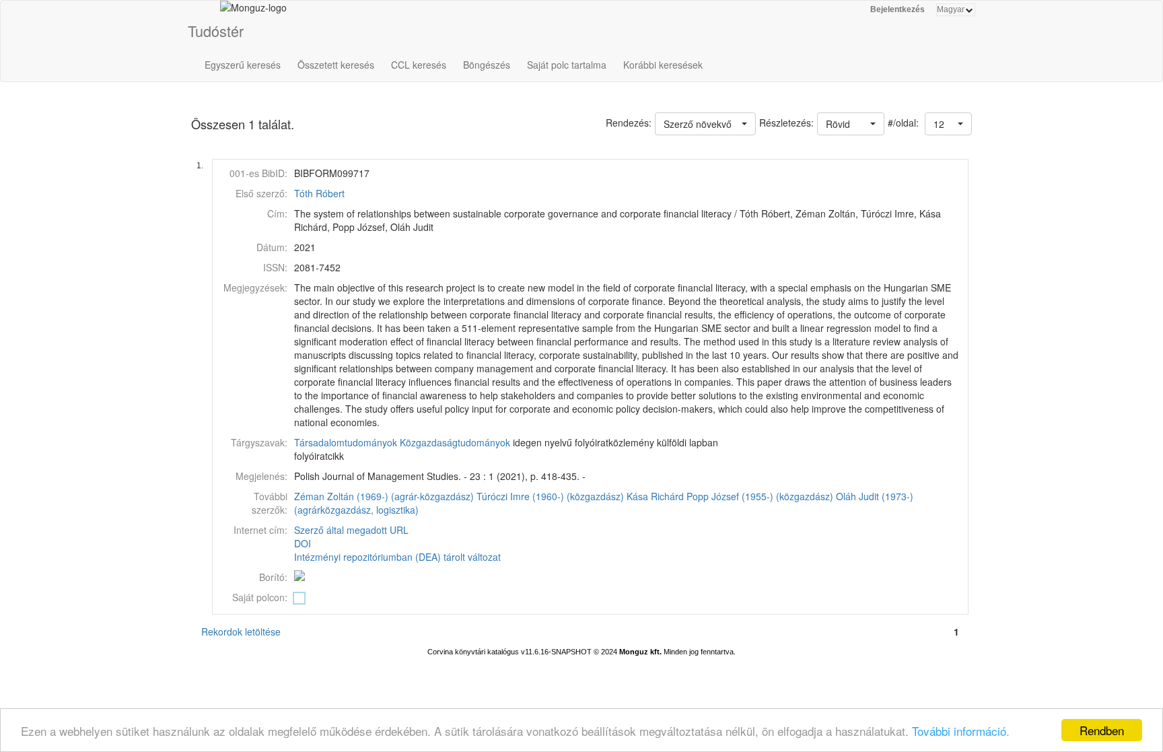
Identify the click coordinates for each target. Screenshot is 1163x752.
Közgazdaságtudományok (455, 442)
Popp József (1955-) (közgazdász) (759, 496)
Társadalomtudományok (345, 442)
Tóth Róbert (319, 193)
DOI (302, 543)
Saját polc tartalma (566, 64)
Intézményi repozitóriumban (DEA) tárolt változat (397, 556)
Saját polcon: (259, 597)
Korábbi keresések (663, 64)
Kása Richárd (655, 496)
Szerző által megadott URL (351, 530)
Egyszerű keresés (243, 64)
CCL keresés (418, 64)
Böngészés (486, 64)
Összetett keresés (335, 64)
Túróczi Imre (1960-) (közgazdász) (550, 496)
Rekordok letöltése (241, 631)
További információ (959, 730)
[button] (948, 123)
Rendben (1102, 730)
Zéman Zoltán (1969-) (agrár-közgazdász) (384, 496)
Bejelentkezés (897, 9)
